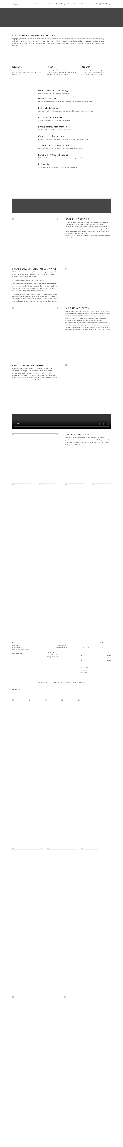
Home (38, 4)
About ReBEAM (90, 82)
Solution (52, 4)
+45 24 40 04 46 (61, 645)
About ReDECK (55, 80)
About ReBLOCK (21, 82)
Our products (20, 53)
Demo (45, 4)
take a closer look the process (81, 337)
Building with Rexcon (66, 4)
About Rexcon (82, 4)
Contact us (73, 452)
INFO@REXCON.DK (61, 647)
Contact (94, 4)
